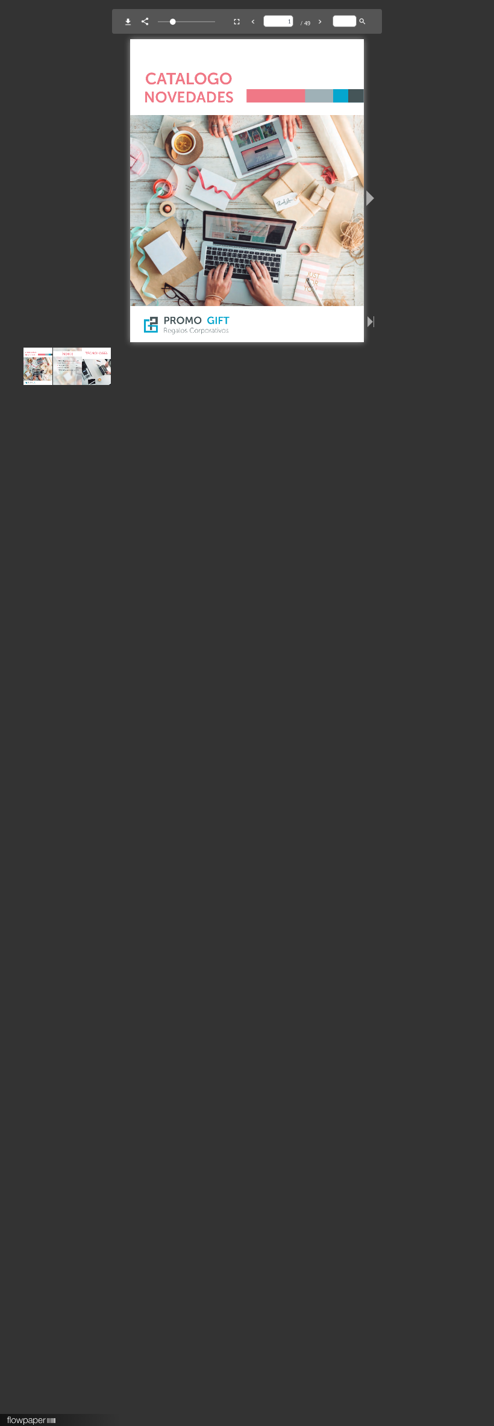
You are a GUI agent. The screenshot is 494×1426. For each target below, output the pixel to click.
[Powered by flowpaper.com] (32, 1416)
